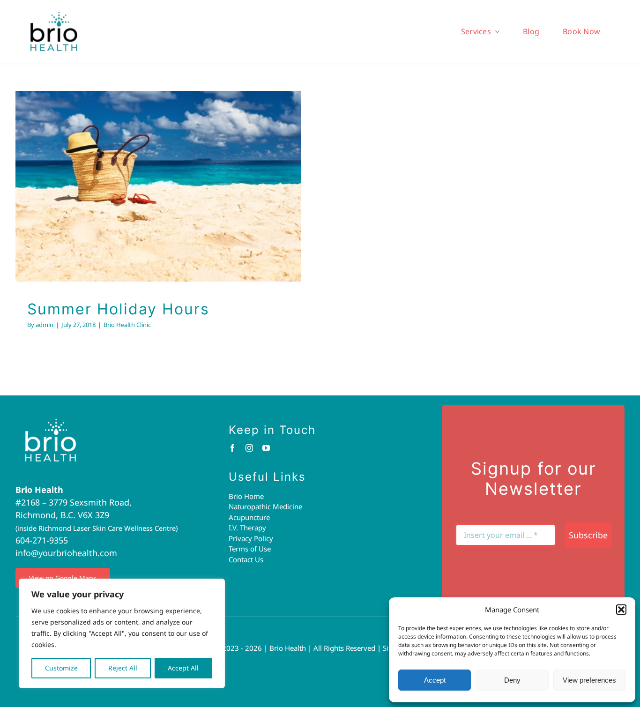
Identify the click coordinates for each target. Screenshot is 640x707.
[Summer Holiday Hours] (158, 186)
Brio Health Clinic (158, 205)
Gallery (170, 170)
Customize (61, 667)
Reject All (122, 667)
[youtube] (266, 448)
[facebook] (232, 448)
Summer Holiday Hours (146, 170)
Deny (512, 680)
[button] (621, 609)
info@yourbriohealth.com (66, 552)
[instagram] (249, 448)
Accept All (183, 667)
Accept (435, 680)
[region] (122, 633)
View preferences (589, 680)
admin (44, 324)
